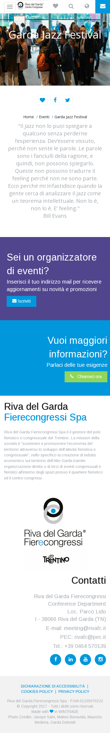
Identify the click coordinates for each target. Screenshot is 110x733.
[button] (55, 6)
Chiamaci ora (89, 376)
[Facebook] (55, 659)
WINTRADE (68, 711)
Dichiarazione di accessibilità (53, 686)
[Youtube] (85, 659)
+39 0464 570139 (85, 646)
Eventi (44, 116)
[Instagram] (100, 659)
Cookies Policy (37, 691)
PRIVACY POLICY (73, 691)
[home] (32, 5)
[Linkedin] (70, 659)
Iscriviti (24, 301)
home (28, 116)
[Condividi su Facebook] (55, 100)
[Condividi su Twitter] (68, 100)
